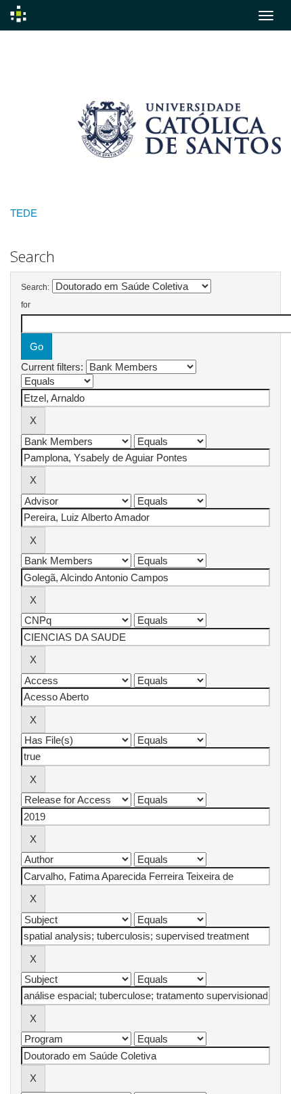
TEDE (23, 213)
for (25, 305)
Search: (35, 287)
